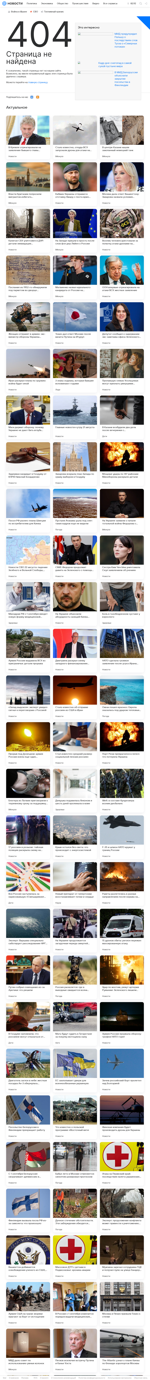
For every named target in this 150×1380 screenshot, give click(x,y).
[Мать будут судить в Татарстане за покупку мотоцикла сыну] (75, 1024)
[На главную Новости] (14, 3)
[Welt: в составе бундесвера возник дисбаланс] (122, 791)
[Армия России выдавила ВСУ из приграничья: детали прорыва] (28, 651)
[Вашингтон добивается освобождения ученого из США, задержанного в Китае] (28, 1257)
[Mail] (4, 3)
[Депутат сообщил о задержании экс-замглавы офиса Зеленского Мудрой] (122, 324)
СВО (35, 11)
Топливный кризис (54, 11)
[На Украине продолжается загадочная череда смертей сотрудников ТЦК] (75, 931)
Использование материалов (119, 1378)
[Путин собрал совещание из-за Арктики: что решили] (28, 977)
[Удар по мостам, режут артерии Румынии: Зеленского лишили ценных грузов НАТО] (122, 977)
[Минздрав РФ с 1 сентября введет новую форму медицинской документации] (28, 604)
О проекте (44, 1378)
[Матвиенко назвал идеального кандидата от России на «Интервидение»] (75, 277)
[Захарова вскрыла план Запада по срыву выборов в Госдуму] (75, 464)
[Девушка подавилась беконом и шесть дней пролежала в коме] (75, 791)
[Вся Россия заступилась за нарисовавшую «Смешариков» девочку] (28, 884)
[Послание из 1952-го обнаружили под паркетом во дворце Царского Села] (28, 277)
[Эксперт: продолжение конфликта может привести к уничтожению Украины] (122, 1210)
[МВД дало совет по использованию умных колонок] (28, 1350)
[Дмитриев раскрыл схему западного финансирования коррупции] (75, 651)
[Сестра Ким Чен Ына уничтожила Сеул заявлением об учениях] (122, 557)
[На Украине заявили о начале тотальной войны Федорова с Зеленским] (122, 511)
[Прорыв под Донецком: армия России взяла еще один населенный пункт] (28, 744)
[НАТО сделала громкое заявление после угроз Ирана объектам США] (122, 651)
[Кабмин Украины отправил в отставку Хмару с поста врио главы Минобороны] (75, 184)
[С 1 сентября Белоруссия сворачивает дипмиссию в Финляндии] (28, 1164)
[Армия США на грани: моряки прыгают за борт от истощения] (28, 1304)
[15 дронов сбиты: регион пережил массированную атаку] (122, 931)
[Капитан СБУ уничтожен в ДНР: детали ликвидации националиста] (28, 231)
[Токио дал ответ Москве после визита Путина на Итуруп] (75, 324)
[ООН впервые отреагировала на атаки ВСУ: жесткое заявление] (122, 277)
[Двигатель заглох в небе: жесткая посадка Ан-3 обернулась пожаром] (28, 1070)
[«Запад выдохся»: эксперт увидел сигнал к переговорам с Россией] (28, 697)
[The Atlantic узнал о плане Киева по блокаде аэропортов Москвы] (122, 1350)
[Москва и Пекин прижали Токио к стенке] (122, 1304)
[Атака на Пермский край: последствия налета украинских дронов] (122, 1164)
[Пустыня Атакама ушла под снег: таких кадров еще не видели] (75, 511)
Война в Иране (19, 11)
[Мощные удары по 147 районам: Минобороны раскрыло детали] (122, 464)
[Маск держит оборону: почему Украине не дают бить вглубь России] (28, 417)
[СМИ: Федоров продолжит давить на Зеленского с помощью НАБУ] (75, 557)
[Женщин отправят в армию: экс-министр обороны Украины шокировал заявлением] (28, 324)
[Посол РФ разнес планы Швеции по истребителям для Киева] (28, 511)
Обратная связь (140, 1378)
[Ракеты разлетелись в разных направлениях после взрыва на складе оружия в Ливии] (122, 884)
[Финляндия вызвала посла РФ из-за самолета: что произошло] (28, 1210)
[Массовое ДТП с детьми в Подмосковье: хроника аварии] (75, 1257)
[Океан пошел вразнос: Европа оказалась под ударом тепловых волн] (122, 697)
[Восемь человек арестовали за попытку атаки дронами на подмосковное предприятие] (122, 231)
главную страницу (37, 82)
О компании (14, 1378)
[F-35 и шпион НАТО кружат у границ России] (122, 837)
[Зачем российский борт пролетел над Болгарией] (122, 1070)
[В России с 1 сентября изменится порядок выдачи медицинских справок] (75, 1304)
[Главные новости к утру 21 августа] (75, 417)
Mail (4, 1378)
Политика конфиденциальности (92, 1378)
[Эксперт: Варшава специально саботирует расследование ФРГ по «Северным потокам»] (28, 931)
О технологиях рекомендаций (63, 1378)
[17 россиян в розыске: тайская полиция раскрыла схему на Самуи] (28, 837)
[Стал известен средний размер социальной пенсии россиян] (75, 744)
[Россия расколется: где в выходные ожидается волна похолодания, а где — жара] (75, 977)
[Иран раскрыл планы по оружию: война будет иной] (28, 371)
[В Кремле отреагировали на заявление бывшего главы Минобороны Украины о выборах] (28, 137)
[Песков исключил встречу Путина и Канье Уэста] (75, 1350)
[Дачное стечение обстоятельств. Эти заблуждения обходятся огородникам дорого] (75, 1210)
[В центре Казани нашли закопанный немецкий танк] (122, 137)
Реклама (24, 1378)
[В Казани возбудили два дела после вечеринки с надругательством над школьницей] (122, 417)
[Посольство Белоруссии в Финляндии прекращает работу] (28, 1117)
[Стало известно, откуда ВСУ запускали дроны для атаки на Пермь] (75, 137)
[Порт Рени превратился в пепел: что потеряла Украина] (122, 744)
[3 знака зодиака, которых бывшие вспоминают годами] (75, 371)
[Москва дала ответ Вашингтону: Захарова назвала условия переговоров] (122, 184)
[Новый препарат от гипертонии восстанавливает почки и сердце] (75, 884)
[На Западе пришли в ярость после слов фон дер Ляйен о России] (75, 231)
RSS (35, 1378)
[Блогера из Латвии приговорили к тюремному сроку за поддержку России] (28, 791)
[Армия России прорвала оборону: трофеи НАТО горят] (122, 1024)
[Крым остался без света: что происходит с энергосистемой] (75, 837)
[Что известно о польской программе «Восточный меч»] (75, 1117)
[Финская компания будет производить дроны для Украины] (122, 1117)
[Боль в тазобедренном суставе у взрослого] (122, 604)
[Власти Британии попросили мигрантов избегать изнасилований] (28, 184)
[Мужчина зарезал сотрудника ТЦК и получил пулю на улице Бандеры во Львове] (122, 1257)
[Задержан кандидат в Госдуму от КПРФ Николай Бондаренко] (28, 464)
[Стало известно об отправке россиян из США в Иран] (75, 697)
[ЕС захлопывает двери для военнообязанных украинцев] (75, 1070)
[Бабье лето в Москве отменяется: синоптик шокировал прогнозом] (75, 1164)
